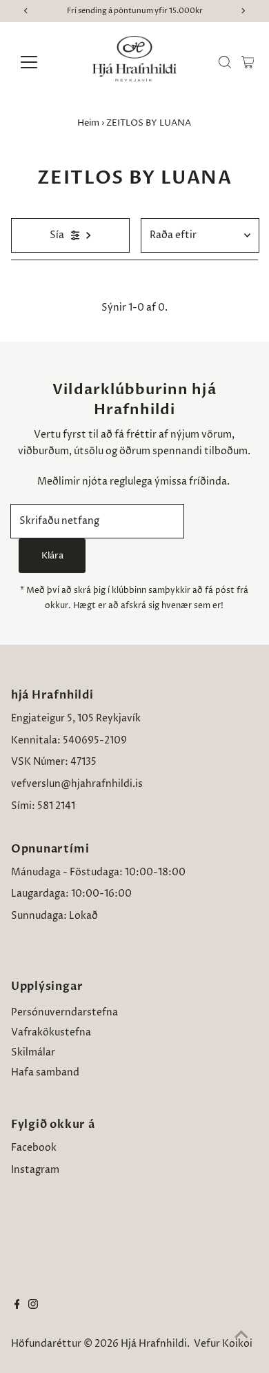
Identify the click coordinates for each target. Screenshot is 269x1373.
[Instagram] (33, 1306)
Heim (88, 123)
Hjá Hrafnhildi (154, 1344)
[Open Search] (225, 62)
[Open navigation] (40, 62)
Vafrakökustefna (51, 1032)
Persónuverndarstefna (64, 1012)
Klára (52, 555)
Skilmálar (33, 1052)
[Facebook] (17, 1306)
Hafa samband (45, 1073)
